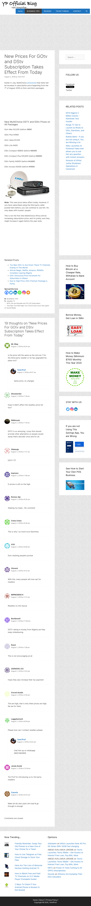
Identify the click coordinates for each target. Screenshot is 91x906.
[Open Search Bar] (86, 11)
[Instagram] (24, 292)
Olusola (51, 874)
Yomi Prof (21, 370)
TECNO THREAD (62, 11)
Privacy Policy (51, 900)
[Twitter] (11, 292)
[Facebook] (7, 292)
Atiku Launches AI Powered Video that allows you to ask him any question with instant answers (75, 151)
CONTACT (77, 11)
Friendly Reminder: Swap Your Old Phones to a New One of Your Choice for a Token (28, 846)
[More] (28, 292)
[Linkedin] (15, 292)
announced (31, 83)
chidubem (52, 843)
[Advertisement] (45, 30)
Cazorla (14, 792)
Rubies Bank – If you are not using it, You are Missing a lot (75, 139)
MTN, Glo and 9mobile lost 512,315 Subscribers (23, 303)
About (41, 900)
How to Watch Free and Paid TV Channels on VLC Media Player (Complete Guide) (27, 876)
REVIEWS (47, 11)
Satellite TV (11, 301)
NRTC (50, 868)
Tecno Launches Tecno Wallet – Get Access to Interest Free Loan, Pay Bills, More (65, 853)
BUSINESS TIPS (33, 11)
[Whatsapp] (20, 292)
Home (20, 11)
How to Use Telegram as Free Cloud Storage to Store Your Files (28, 857)
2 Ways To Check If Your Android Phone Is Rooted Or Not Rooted (27, 887)
